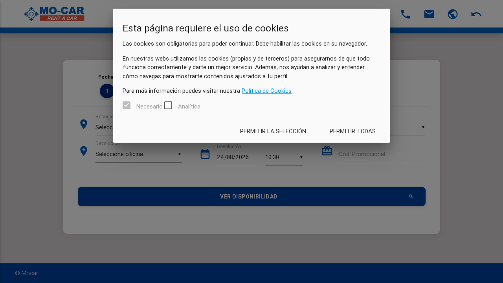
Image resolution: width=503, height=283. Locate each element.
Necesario (149, 106)
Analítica (189, 106)
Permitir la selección (273, 131)
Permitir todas (353, 131)
